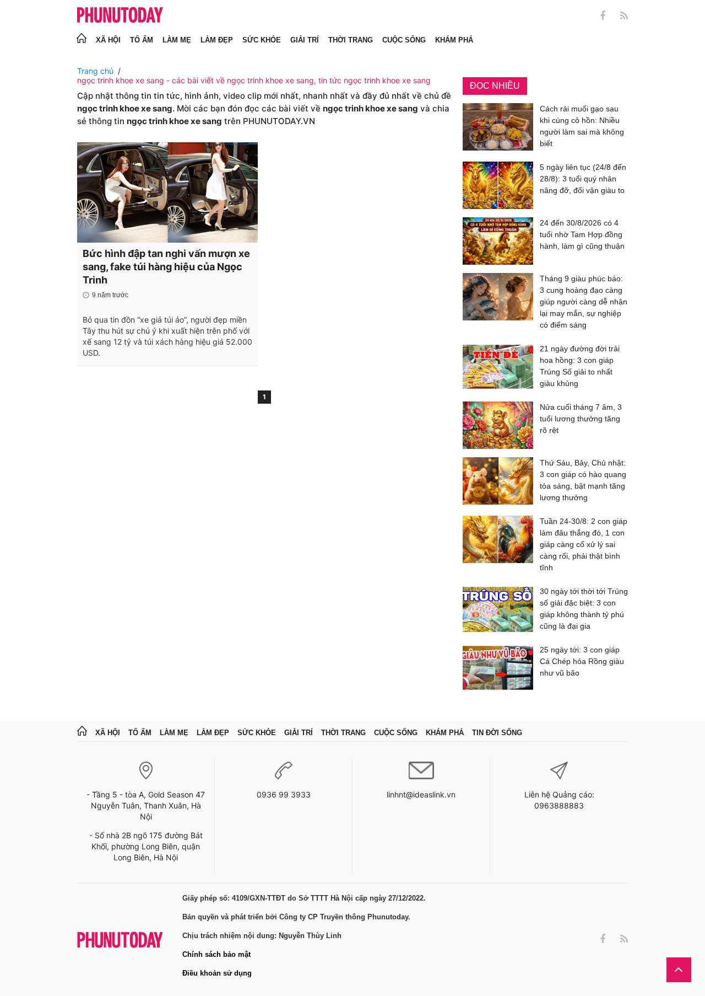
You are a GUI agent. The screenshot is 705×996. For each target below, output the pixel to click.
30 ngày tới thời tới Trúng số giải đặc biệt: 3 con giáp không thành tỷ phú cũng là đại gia (584, 608)
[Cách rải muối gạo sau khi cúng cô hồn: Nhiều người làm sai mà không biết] (498, 128)
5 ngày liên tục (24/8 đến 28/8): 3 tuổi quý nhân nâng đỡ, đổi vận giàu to (583, 179)
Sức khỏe (261, 40)
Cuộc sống (404, 40)
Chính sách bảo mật (216, 954)
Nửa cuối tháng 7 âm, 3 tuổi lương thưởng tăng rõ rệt (581, 419)
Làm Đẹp (216, 40)
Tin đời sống (497, 733)
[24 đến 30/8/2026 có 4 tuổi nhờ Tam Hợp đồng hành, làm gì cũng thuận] (498, 241)
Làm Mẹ (176, 40)
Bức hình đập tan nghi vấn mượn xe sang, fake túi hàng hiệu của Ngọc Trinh (166, 267)
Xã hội (108, 40)
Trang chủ (95, 71)
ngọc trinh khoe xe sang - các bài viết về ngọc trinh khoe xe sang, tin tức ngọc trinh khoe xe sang (254, 80)
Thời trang (350, 40)
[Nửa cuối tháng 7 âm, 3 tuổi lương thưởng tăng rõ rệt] (498, 425)
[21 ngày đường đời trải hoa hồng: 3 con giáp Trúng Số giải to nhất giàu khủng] (498, 368)
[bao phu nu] (120, 16)
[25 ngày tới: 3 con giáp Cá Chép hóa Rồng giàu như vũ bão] (498, 668)
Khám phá (454, 40)
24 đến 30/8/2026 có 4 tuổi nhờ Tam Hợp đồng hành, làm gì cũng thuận (582, 234)
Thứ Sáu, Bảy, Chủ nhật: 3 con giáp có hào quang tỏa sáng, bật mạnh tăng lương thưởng (583, 480)
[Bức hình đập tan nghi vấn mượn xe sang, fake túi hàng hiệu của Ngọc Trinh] (167, 192)
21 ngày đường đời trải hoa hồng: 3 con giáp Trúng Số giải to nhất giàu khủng (580, 366)
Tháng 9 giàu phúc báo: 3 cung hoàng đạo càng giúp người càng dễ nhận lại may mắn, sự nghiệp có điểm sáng (583, 301)
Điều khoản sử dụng (217, 973)
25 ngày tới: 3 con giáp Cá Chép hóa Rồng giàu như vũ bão (582, 661)
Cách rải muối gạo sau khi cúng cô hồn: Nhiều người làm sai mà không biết (582, 126)
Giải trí (304, 40)
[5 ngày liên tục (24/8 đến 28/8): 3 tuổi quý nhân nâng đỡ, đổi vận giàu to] (498, 185)
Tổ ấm (141, 40)
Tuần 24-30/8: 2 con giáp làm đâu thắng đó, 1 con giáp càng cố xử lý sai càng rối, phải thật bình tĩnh (583, 544)
